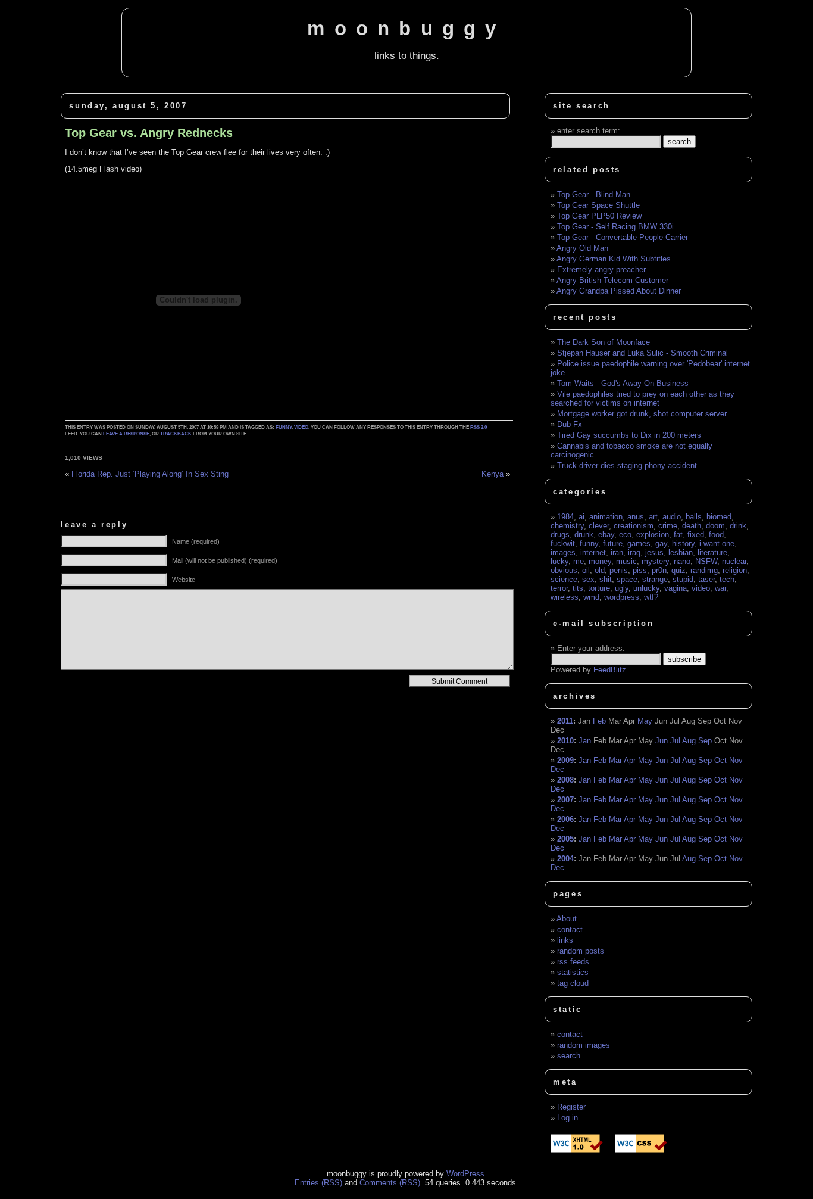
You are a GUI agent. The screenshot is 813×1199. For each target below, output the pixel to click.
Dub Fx (569, 424)
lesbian (680, 552)
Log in (567, 1117)
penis (618, 570)
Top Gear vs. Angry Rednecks (149, 132)
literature (712, 552)
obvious (564, 570)
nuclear (734, 561)
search (568, 1055)
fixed (695, 534)
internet (593, 552)
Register (571, 1107)
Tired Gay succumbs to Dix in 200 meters (629, 435)
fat (678, 534)
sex (588, 579)
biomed (718, 516)
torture (599, 588)
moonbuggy (406, 28)
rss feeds (573, 961)
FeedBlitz (609, 669)
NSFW (706, 561)
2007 (565, 799)
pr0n (659, 570)
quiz (678, 570)
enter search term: (588, 130)
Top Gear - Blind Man (593, 194)
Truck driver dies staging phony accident (627, 465)
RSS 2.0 (478, 427)
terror (559, 588)
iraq (634, 552)
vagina (675, 588)
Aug (689, 740)
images (563, 552)
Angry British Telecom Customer (612, 280)
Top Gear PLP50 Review (599, 215)
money (600, 561)
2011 (565, 721)
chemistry (567, 525)
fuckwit (563, 543)
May (644, 721)
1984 (565, 516)
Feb (599, 721)
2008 (565, 780)
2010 (565, 740)
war (720, 588)
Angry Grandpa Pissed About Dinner (618, 290)
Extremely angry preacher (601, 269)
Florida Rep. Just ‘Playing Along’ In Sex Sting (150, 473)
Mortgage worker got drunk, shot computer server (642, 413)
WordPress (465, 1173)
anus (635, 516)
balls (694, 516)
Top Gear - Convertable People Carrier (622, 237)
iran (617, 552)
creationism (633, 525)
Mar (615, 760)
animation (606, 516)
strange (655, 579)
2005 (565, 838)
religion (735, 570)
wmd (591, 597)
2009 (565, 760)
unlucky (646, 588)
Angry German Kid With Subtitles (613, 258)
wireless (565, 597)
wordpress (621, 597)
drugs (560, 534)
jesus (654, 552)
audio (671, 516)
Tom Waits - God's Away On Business (623, 383)
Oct (720, 760)
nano (682, 561)
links (565, 940)
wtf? (651, 597)
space (627, 579)
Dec (557, 769)
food (716, 534)
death (691, 525)
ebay (606, 534)
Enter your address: (591, 648)
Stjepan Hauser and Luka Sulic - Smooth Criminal (642, 352)
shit (605, 579)
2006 (565, 819)
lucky (559, 561)
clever (599, 525)
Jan (585, 740)
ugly (621, 588)
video (301, 427)
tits (578, 588)
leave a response (126, 434)
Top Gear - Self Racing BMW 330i (615, 226)
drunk (583, 534)
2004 (565, 858)
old (600, 570)
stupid (683, 579)
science (564, 579)
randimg (704, 570)
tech (727, 579)
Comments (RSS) (389, 1182)
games (639, 543)
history (683, 543)
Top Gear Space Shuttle (598, 205)
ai (581, 516)
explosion (652, 534)
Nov (736, 760)
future (613, 543)
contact (570, 929)
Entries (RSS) (318, 1182)
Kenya (492, 473)
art (653, 516)
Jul (675, 740)
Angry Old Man (582, 248)
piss (640, 570)
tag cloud (573, 983)
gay (661, 543)
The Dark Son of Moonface (603, 342)
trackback (176, 434)
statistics (573, 972)
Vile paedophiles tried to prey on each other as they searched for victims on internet (642, 398)
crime (667, 525)
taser (706, 579)
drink (738, 525)
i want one (716, 543)
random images (583, 1045)
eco (625, 534)
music (626, 561)
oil (586, 570)
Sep (705, 740)
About (566, 918)
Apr (630, 760)
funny (284, 427)
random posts (580, 950)
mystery (655, 561)
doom (715, 525)
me (578, 561)
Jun (661, 740)
